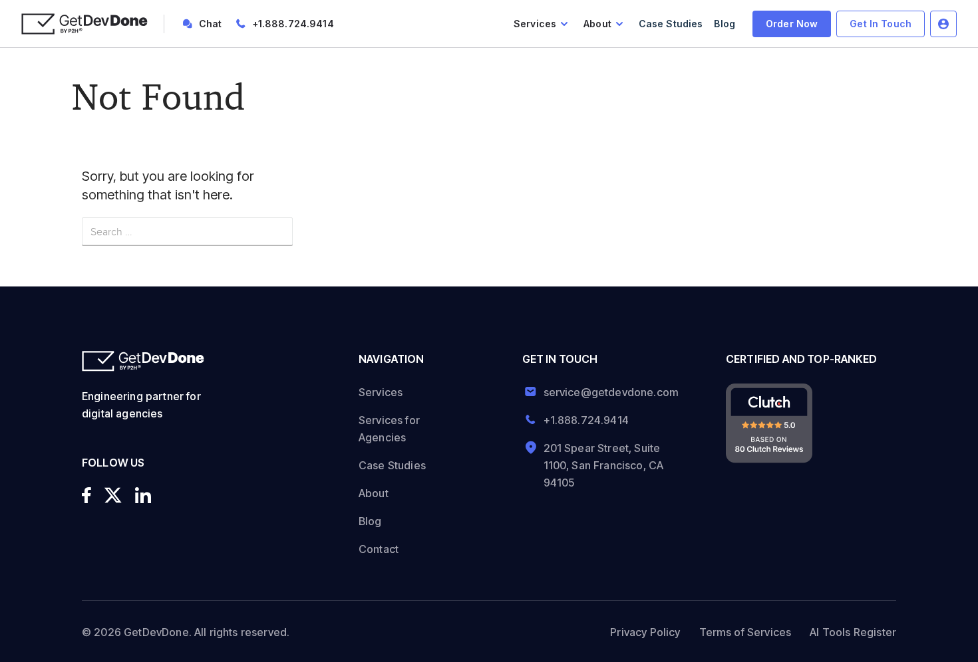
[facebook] (86, 495)
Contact (379, 549)
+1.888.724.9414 (293, 23)
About (597, 23)
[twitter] (113, 495)
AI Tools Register (853, 632)
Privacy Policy (645, 632)
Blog (724, 23)
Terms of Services (745, 632)
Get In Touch (880, 23)
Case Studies (671, 23)
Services (535, 23)
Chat (210, 23)
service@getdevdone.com (606, 392)
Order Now (792, 23)
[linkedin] (143, 495)
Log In (943, 24)
